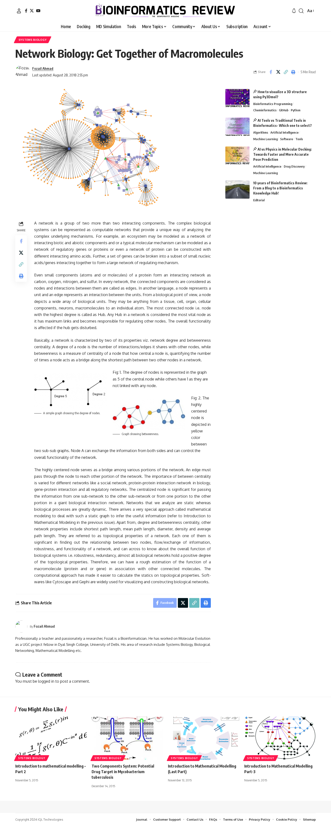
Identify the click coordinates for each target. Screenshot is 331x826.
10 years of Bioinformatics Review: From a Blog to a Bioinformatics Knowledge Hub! (280, 188)
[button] (18, 10)
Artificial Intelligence (284, 132)
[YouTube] (38, 11)
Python (295, 110)
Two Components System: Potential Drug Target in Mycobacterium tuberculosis (123, 772)
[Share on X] (278, 72)
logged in (46, 681)
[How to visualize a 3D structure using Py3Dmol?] (237, 98)
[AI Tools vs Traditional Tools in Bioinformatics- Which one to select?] (237, 127)
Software (286, 139)
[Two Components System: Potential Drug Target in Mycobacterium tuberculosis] (127, 738)
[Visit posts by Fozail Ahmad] (22, 72)
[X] (32, 11)
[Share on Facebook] (270, 72)
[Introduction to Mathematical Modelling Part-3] (280, 738)
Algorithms (260, 132)
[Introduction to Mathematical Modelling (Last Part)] (203, 738)
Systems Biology (33, 39)
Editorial (259, 200)
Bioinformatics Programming (272, 104)
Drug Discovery (294, 166)
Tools (299, 139)
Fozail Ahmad (42, 68)
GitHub (283, 110)
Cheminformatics (264, 110)
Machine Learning (265, 139)
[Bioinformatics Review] (165, 11)
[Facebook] (26, 11)
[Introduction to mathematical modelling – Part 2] (51, 738)
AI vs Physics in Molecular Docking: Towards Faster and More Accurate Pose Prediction (282, 154)
